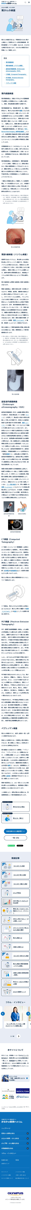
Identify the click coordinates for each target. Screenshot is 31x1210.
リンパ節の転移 (11, 484)
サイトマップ (4, 1171)
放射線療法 (14, 570)
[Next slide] (28, 1014)
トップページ (4, 1106)
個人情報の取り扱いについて (22, 1178)
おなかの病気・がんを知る (16, 1106)
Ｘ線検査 (8, 776)
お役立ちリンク (5, 1163)
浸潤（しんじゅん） (19, 320)
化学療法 (6, 570)
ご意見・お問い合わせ (21, 1175)
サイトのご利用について (7, 1178)
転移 (15, 611)
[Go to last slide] (3, 1014)
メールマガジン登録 (20, 1171)
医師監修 (11, 1060)
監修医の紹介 (4, 1160)
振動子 (9, 454)
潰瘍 (21, 110)
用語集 (17, 1160)
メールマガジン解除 (6, 1175)
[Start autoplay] (18, 1036)
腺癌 (9, 765)
